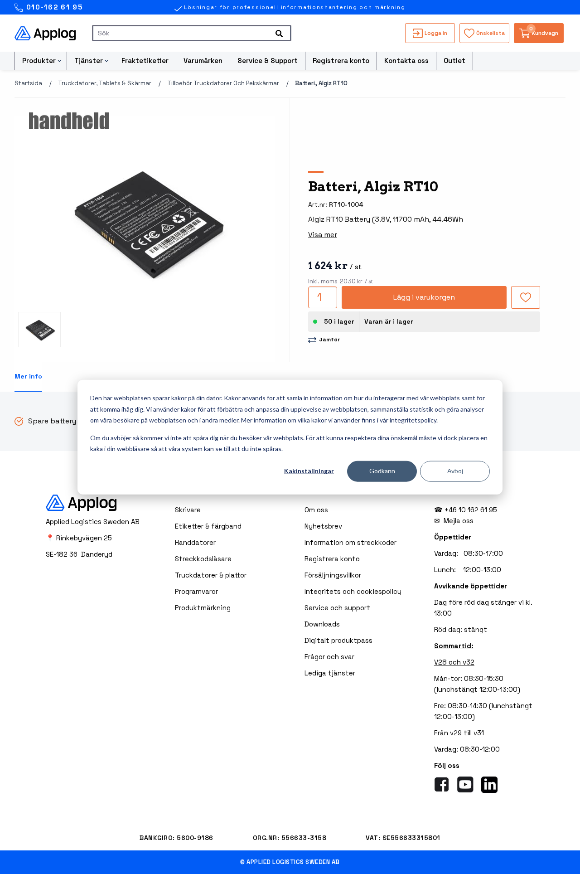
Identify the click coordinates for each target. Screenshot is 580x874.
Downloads (322, 624)
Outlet (454, 60)
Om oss (316, 509)
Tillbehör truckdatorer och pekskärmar (223, 83)
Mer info (28, 376)
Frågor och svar (329, 656)
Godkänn (382, 471)
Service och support (337, 607)
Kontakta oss (406, 60)
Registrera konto (341, 60)
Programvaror (196, 591)
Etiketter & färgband (208, 526)
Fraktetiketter (145, 60)
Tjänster (88, 60)
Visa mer (322, 234)
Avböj (455, 471)
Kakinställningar (309, 471)
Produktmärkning (203, 607)
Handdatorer (195, 542)
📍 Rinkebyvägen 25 (79, 538)
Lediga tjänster (329, 673)
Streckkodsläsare (203, 558)
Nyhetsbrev (323, 526)
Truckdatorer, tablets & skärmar (104, 83)
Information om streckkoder (350, 542)
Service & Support (267, 60)
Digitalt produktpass (338, 640)
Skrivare (188, 509)
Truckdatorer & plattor (210, 575)
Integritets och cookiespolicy (352, 591)
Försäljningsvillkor (332, 575)
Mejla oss (459, 520)
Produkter (39, 60)
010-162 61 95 (53, 7)
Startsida (28, 83)
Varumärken (203, 60)
